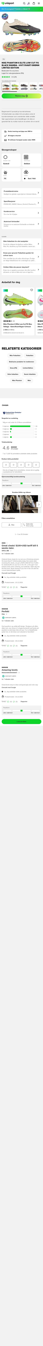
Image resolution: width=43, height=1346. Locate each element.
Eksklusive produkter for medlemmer (21, 362)
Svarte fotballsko (30, 374)
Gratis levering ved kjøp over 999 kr (20, 131)
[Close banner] (41, 9)
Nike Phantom (17, 380)
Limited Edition (28, 368)
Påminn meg (20, 96)
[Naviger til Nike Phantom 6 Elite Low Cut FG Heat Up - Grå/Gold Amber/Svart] (24, 86)
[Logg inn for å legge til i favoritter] (31, 290)
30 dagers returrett (14, 135)
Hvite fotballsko (13, 374)
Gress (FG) (13, 368)
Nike (29, 380)
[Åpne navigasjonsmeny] (38, 3)
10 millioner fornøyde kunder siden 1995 (21, 140)
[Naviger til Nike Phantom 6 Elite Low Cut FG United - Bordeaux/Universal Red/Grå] (33, 86)
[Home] (8, 3)
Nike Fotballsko (15, 355)
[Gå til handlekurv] (33, 3)
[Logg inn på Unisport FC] (28, 3)
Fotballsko (29, 355)
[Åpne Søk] (24, 3)
